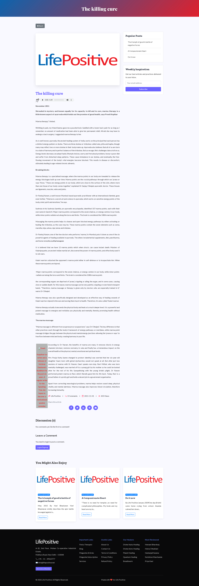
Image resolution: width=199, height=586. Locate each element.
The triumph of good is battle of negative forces (140, 43)
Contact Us (105, 549)
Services (82, 561)
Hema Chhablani (151, 549)
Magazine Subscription (88, 557)
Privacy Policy (107, 557)
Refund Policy (106, 561)
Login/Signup (42, 447)
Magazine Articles (86, 553)
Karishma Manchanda (153, 557)
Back (41, 26)
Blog (81, 549)
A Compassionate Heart (137, 51)
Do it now (131, 57)
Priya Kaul (149, 561)
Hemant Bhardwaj (152, 544)
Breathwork (128, 561)
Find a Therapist (85, 544)
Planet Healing (129, 553)
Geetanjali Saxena (152, 553)
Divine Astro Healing (131, 549)
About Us (105, 544)
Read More (43, 517)
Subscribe (143, 89)
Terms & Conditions (109, 553)
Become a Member (44, 569)
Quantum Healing (130, 557)
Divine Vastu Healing (131, 544)
